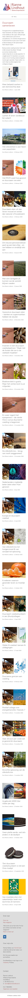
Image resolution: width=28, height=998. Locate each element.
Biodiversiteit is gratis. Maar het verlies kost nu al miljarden (13, 384)
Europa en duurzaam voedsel (11, 516)
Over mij (5, 920)
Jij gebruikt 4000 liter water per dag (11, 802)
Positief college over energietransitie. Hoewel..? (13, 708)
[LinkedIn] (4, 936)
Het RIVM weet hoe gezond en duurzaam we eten (14, 179)
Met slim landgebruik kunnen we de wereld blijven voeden (11, 281)
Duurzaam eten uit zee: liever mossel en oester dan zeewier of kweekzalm (13, 211)
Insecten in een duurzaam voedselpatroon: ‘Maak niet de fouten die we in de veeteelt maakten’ (13, 349)
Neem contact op (8, 932)
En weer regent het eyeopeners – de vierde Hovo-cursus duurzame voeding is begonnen (12, 418)
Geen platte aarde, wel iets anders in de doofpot (13, 833)
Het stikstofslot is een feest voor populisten (14, 147)
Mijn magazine (7, 922)
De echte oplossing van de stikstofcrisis (13, 771)
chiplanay (6, 962)
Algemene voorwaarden (10, 989)
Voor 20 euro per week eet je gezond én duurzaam (13, 739)
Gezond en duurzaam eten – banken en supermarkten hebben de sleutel (13, 314)
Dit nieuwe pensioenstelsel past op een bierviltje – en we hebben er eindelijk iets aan (14, 246)
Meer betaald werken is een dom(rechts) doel (12, 85)
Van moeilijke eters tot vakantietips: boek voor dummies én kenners (12, 899)
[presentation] (14, 74)
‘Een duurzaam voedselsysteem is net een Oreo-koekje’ (13, 866)
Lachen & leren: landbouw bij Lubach (13, 116)
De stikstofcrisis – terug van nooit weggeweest (12, 452)
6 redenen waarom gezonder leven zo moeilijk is (13, 582)
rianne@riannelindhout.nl (12, 984)
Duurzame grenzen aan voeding (12, 677)
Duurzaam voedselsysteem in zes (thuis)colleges (14, 615)
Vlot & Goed (17, 948)
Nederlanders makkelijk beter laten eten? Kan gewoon (12, 484)
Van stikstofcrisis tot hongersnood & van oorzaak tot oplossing (11, 549)
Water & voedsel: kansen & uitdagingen (14, 646)
